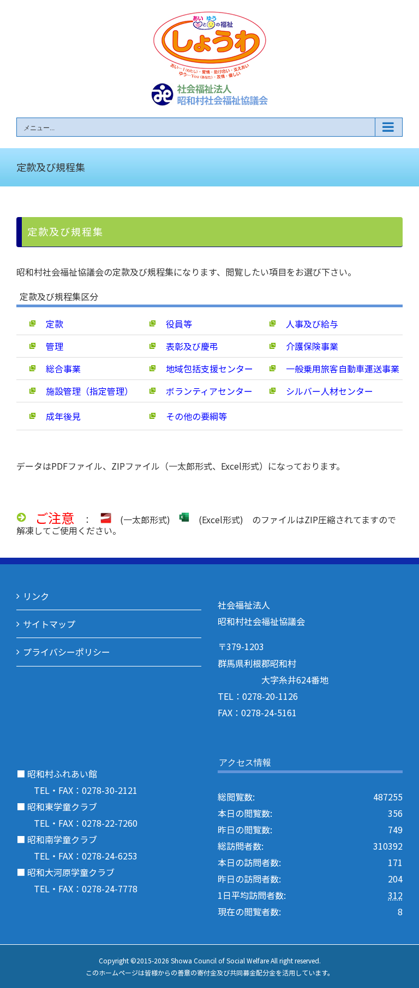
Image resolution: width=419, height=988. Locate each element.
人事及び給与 (307, 323)
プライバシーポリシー (66, 651)
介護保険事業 (307, 346)
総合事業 (59, 368)
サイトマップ (49, 623)
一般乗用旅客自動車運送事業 (338, 368)
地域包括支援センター (205, 368)
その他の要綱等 (192, 416)
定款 (50, 323)
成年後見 (59, 416)
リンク (36, 596)
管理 (50, 346)
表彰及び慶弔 (187, 346)
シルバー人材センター (325, 390)
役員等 (174, 323)
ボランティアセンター (205, 390)
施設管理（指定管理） (85, 390)
